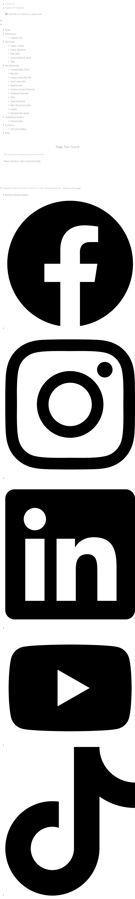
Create (78, 188)
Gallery (14, 109)
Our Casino (10, 41)
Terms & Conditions (19, 129)
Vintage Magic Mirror (20, 69)
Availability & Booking (14, 117)
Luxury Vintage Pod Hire (21, 77)
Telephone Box (16, 85)
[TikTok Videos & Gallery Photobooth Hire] (70, 895)
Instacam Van (16, 37)
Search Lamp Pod (18, 81)
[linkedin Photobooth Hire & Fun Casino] (70, 628)
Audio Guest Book (18, 101)
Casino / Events (17, 45)
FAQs (13, 61)
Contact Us (9, 125)
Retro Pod (14, 73)
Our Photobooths (12, 65)
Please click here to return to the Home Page (22, 161)
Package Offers (17, 121)
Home (7, 30)
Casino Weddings (18, 49)
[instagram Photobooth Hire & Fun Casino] (70, 478)
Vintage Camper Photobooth (23, 89)
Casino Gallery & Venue (21, 57)
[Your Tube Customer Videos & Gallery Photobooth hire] (70, 745)
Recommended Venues (20, 113)
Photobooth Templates (19, 93)
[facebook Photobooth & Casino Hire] (70, 328)
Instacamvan (10, 34)
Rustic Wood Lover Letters (21, 105)
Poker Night (15, 53)
